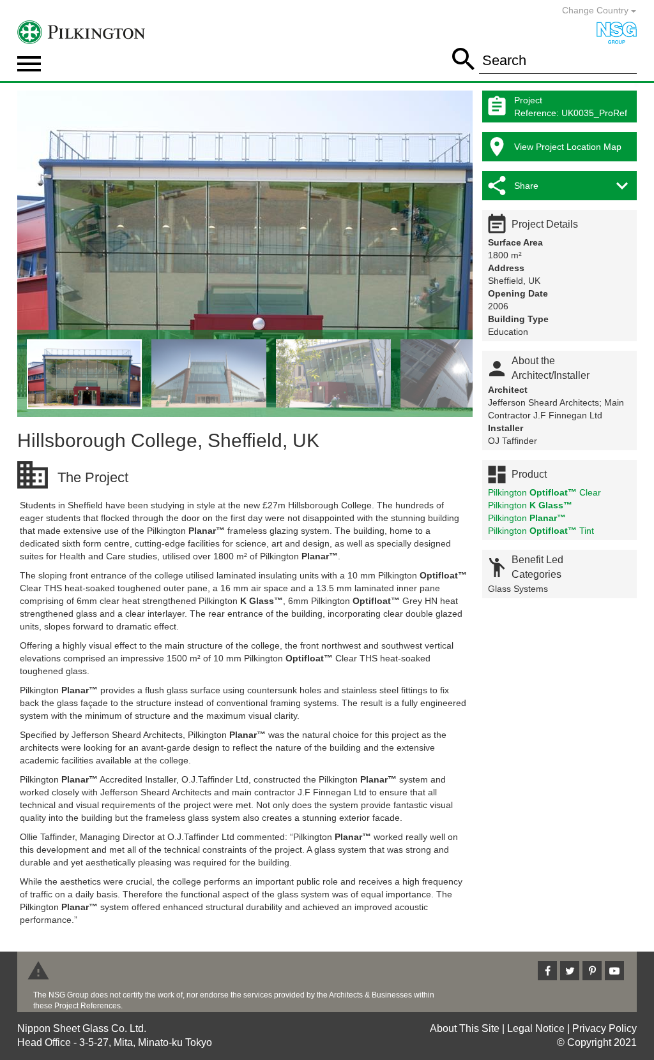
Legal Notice (536, 1028)
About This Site (464, 1028)
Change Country (596, 10)
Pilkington (530, 505)
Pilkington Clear (544, 492)
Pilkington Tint (541, 531)
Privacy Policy (604, 1028)
